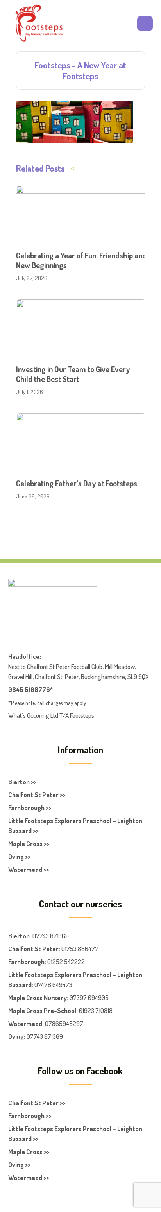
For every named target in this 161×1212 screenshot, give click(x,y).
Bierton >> (22, 782)
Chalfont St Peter (33, 949)
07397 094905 (89, 997)
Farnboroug (24, 961)
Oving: (16, 1036)
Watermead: (26, 1023)
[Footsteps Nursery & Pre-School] (39, 23)
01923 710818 (96, 1010)
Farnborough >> (29, 807)
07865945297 (64, 1023)
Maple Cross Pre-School (42, 1010)
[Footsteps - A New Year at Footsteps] (74, 121)
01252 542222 (66, 961)
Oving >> (19, 856)
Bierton (19, 936)
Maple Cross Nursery (37, 997)
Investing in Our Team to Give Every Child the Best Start (73, 374)
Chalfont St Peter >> (36, 795)
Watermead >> (28, 869)
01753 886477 (79, 949)
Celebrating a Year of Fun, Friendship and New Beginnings (81, 260)
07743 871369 (50, 936)
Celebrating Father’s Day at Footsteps (76, 483)
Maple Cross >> (28, 843)
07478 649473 (53, 985)
